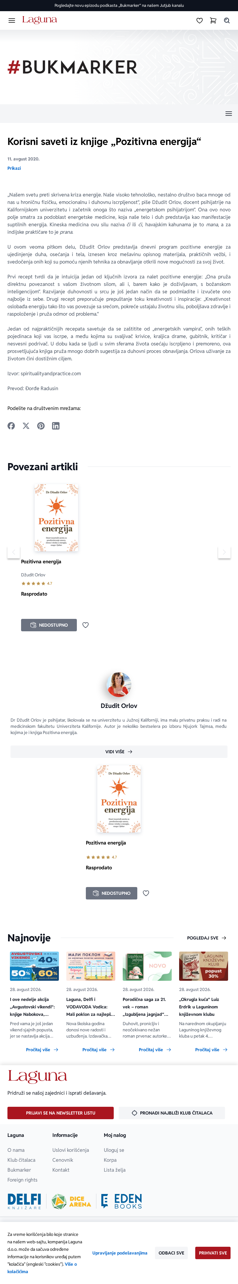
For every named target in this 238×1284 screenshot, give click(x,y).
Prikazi (14, 168)
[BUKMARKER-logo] (72, 67)
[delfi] (24, 1201)
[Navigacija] (119, 113)
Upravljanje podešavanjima (120, 1253)
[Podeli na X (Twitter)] (26, 426)
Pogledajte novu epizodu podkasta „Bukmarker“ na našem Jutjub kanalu (119, 5)
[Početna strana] (40, 20)
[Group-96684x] (121, 1201)
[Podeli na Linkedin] (56, 426)
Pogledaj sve (202, 938)
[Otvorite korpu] (213, 20)
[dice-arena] (71, 1201)
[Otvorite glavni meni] (11, 20)
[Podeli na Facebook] (11, 426)
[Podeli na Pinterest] (41, 426)
